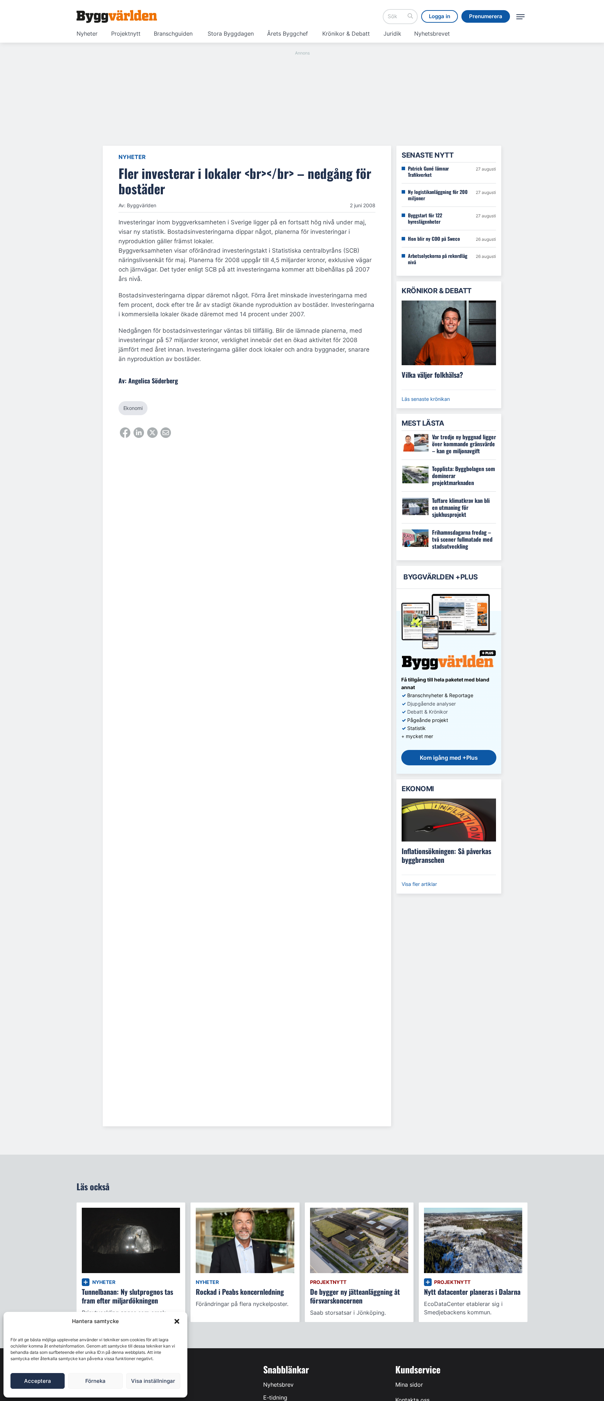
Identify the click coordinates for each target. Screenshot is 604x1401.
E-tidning (275, 1397)
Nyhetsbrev (278, 1384)
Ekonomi (133, 408)
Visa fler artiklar (419, 884)
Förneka (95, 1381)
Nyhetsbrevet (432, 33)
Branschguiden (173, 33)
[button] (176, 1321)
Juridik (392, 33)
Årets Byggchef (287, 33)
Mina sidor (409, 1384)
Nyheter (87, 33)
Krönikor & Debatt (346, 33)
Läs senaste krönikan (426, 399)
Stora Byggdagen (231, 33)
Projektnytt (126, 33)
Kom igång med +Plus (449, 757)
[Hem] (117, 16)
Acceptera (37, 1381)
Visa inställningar (153, 1381)
